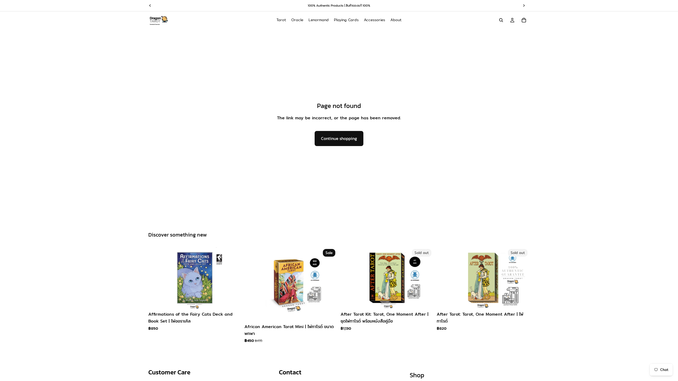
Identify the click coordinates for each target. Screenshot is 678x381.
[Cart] (524, 20)
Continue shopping (339, 138)
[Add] (233, 301)
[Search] (501, 20)
